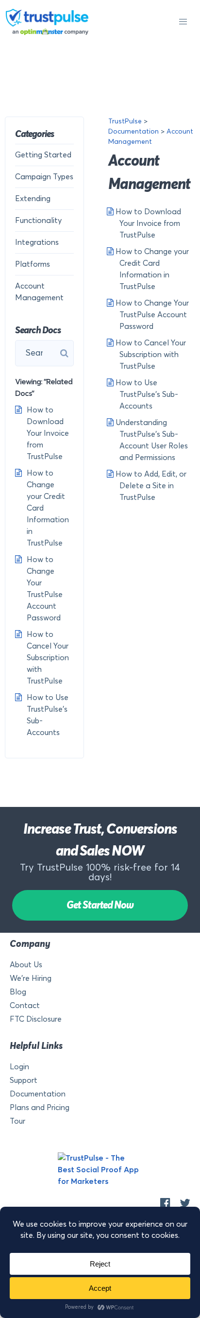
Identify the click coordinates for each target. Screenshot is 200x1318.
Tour (17, 1121)
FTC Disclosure (36, 1019)
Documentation (133, 131)
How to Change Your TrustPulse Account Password (151, 314)
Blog (18, 992)
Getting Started (43, 155)
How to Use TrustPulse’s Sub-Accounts (146, 394)
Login (19, 1067)
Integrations (37, 242)
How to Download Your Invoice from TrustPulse (147, 223)
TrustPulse (125, 121)
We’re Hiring (30, 978)
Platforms (32, 264)
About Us (26, 965)
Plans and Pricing (39, 1108)
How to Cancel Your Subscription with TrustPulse (150, 354)
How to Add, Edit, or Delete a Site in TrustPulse (150, 485)
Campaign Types (44, 177)
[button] (183, 22)
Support (23, 1080)
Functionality (38, 220)
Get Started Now (100, 905)
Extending (32, 199)
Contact (25, 1006)
